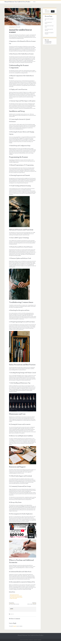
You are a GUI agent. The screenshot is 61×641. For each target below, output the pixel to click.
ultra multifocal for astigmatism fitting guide (49, 33)
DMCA (34, 1)
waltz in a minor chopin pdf (31, 604)
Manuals (10, 6)
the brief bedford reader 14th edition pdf (49, 30)
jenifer (19, 26)
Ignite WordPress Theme (26, 639)
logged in (14, 626)
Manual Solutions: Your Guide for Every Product (17, 2)
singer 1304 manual (13, 598)
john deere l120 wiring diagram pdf (49, 19)
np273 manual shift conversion (14, 604)
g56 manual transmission (14, 594)
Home (6, 6)
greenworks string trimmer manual (16, 597)
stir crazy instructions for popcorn (48, 23)
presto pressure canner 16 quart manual (49, 26)
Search (46, 9)
